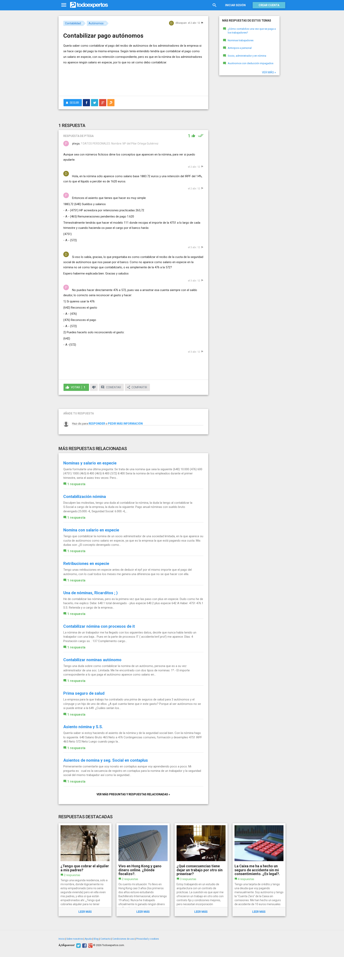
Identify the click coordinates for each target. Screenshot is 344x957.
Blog (96, 938)
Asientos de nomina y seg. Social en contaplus (105, 760)
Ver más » (269, 72)
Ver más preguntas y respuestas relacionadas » (133, 794)
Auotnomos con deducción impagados (250, 63)
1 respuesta (76, 484)
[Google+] (90, 945)
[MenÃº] (64, 5)
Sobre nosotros (74, 938)
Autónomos (96, 23)
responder (97, 423)
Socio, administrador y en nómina (247, 55)
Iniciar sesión (235, 5)
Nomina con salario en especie (91, 530)
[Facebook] (84, 945)
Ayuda (88, 938)
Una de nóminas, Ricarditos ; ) (90, 592)
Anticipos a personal (240, 47)
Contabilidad (73, 23)
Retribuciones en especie (86, 563)
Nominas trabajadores (240, 40)
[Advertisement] (133, 82)
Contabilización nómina (84, 496)
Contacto (105, 938)
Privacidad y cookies (147, 938)
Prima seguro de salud (84, 693)
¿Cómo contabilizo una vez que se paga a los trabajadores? (252, 30)
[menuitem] (86, 102)
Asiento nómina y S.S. (83, 726)
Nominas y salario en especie (89, 463)
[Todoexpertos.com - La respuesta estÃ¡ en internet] (89, 5)
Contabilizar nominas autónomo (92, 659)
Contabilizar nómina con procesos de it (99, 626)
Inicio (61, 938)
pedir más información (125, 423)
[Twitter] (78, 945)
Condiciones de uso (123, 938)
